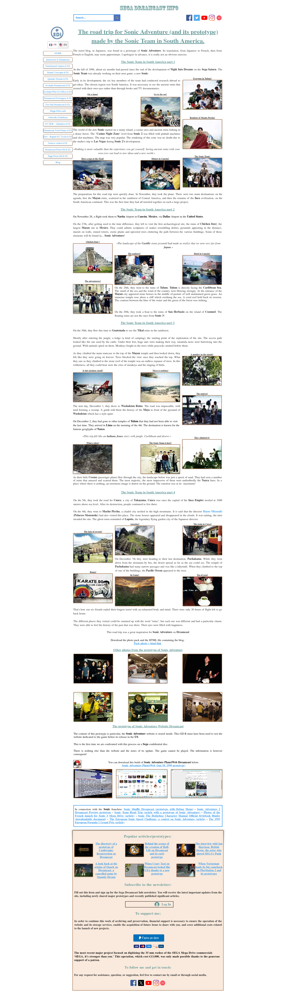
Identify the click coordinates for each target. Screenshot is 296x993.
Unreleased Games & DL (57, 66)
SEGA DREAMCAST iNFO (149, 7)
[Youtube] (204, 18)
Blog (58, 162)
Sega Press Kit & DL (58, 156)
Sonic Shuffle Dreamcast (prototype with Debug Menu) (158, 809)
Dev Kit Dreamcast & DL (58, 104)
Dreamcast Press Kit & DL (58, 149)
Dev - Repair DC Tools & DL (57, 136)
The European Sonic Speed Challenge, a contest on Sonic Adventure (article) (157, 819)
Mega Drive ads (58, 111)
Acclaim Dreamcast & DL (58, 85)
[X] (141, 983)
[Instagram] (212, 18)
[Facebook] (189, 18)
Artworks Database (58, 117)
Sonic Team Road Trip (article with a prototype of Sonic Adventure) (157, 812)
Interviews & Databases (58, 59)
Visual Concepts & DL (58, 72)
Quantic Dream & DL (57, 79)
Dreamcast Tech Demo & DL (57, 130)
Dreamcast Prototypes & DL (58, 98)
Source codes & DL (58, 143)
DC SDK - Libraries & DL (58, 124)
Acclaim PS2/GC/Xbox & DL (57, 91)
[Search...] (117, 18)
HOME (58, 53)
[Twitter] (197, 18)
